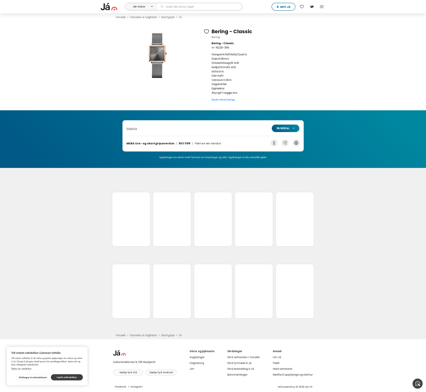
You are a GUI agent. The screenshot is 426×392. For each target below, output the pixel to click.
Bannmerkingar (237, 375)
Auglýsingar (197, 357)
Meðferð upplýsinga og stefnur (293, 375)
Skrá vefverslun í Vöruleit (243, 357)
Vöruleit (121, 17)
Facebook (121, 386)
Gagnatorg (197, 363)
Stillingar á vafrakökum (33, 377)
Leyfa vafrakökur (67, 377)
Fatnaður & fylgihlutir (143, 17)
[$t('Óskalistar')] (301, 6)
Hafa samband (282, 369)
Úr (180, 17)
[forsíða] (112, 6)
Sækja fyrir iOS (128, 372)
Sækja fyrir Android (161, 372)
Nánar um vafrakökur (21, 368)
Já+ (192, 369)
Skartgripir (168, 17)
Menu (321, 6)
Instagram (137, 386)
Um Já (277, 357)
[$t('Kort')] (311, 6)
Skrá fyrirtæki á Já (239, 363)
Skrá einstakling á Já (240, 369)
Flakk (276, 363)
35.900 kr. (283, 128)
